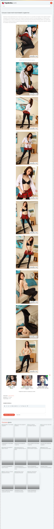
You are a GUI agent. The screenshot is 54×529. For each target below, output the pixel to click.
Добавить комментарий (9, 414)
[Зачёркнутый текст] (10, 406)
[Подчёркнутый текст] (8, 406)
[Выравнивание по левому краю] (12, 406)
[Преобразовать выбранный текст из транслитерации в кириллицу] (26, 406)
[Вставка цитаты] (24, 406)
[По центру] (14, 406)
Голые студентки (11, 395)
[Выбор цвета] (20, 406)
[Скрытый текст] (22, 406)
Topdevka (10, 3)
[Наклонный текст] (6, 406)
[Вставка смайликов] (18, 406)
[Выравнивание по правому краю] (16, 406)
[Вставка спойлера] (27, 406)
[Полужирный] (4, 406)
